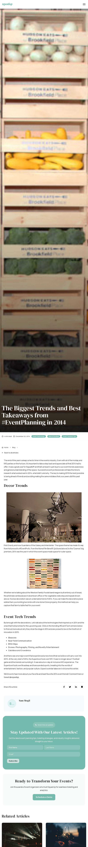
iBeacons (12, 637)
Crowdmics (26, 650)
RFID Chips (13, 644)
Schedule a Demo (44, 797)
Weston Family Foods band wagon (45, 592)
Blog (13, 447)
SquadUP (30, 467)
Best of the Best (54, 436)
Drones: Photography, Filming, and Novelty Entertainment (33, 647)
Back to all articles (11, 453)
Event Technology (39, 436)
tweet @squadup (11, 677)
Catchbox (12, 650)
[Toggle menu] (84, 4)
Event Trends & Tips (69, 436)
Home (6, 447)
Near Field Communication (20, 641)
